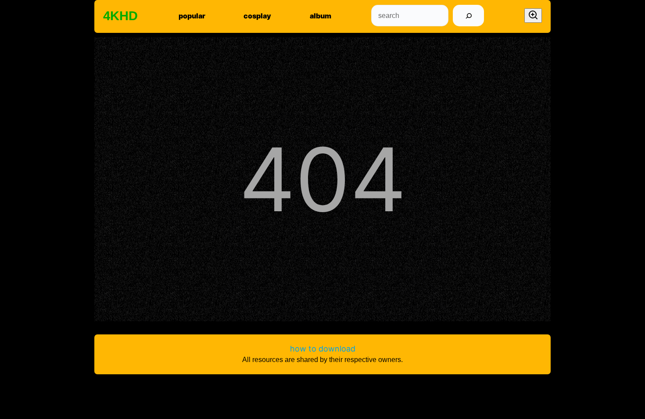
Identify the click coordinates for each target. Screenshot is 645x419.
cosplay (257, 15)
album (320, 15)
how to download (322, 348)
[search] (468, 15)
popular (192, 15)
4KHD (120, 16)
